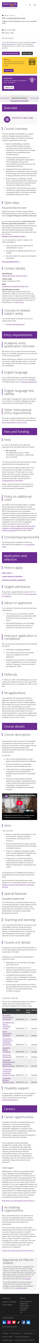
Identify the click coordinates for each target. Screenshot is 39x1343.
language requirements (29, 382)
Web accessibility (7, 1337)
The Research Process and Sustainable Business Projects (9, 1072)
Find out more (19, 302)
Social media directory (9, 1327)
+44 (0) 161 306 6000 (9, 1302)
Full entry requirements (11, 53)
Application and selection (19, 98)
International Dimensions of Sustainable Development (8, 1042)
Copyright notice (28, 1333)
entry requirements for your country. (14, 422)
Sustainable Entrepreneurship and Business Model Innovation (9, 1063)
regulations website (21, 1288)
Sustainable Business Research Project (8, 1080)
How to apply (27, 53)
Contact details (7, 1305)
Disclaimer (5, 1333)
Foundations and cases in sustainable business (8, 1025)
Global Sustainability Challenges (7, 1034)
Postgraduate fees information (12, 481)
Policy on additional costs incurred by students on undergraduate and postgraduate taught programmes (18, 528)
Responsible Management (7, 1056)
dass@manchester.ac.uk (10, 1100)
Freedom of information (22, 1337)
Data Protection (15, 1333)
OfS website (26, 1279)
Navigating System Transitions (7, 1050)
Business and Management (15, 324)
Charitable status (7, 1340)
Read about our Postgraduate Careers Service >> (18, 1201)
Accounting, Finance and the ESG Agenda (8, 1017)
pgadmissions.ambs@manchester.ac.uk (15, 286)
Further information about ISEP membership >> (18, 1251)
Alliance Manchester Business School (14, 276)
